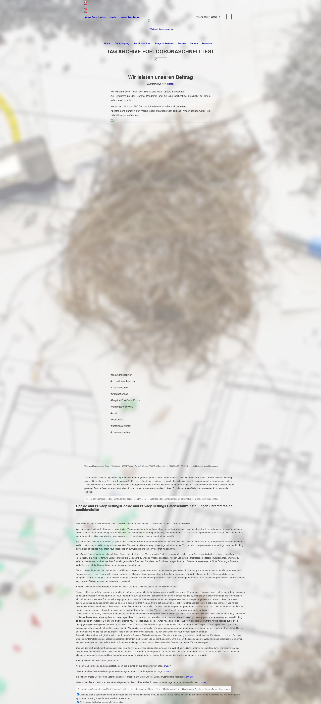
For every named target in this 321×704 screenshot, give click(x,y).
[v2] (160, 64)
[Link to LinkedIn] (229, 16)
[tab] (160, 523)
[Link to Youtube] (234, 16)
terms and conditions (129, 17)
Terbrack (170, 83)
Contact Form (90, 17)
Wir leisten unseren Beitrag (160, 76)
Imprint (113, 17)
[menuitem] (91, 17)
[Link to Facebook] (224, 16)
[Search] (217, 43)
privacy (103, 17)
